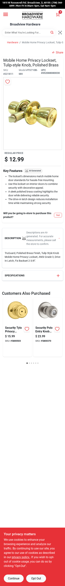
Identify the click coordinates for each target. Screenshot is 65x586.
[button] (32, 238)
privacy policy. (21, 557)
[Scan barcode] (60, 32)
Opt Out (36, 578)
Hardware (12, 42)
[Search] (52, 32)
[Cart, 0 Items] (58, 15)
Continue (13, 578)
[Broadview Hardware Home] (32, 15)
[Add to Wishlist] (8, 81)
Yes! (58, 215)
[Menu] (5, 14)
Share (59, 52)
